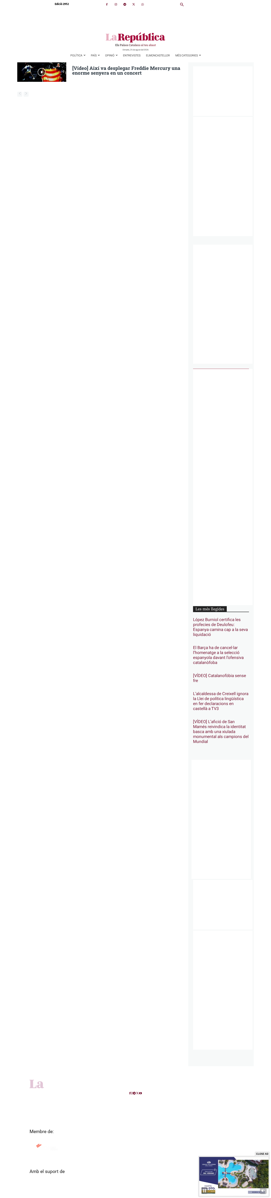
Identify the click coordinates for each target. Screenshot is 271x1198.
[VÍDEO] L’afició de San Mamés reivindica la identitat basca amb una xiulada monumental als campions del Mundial (221, 732)
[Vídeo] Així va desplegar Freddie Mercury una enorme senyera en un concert (126, 70)
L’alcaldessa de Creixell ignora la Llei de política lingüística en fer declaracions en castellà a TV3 (220, 701)
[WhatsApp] (142, 4)
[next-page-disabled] (26, 94)
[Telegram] (124, 4)
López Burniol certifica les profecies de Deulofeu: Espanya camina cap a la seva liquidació (220, 627)
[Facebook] (106, 4)
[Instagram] (115, 4)
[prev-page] (19, 94)
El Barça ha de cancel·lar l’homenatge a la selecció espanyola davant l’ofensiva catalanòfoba (218, 655)
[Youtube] (140, 1093)
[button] (182, 5)
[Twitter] (133, 4)
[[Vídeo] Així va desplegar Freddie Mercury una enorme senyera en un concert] (41, 72)
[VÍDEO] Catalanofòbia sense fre (219, 678)
